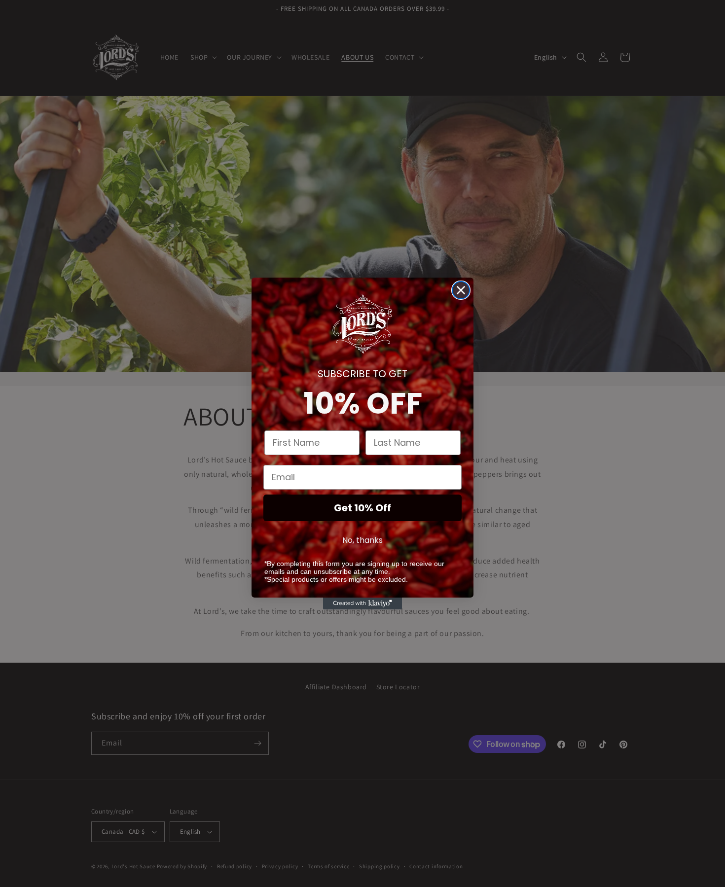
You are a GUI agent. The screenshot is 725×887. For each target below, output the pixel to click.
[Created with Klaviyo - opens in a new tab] (362, 603)
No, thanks (362, 539)
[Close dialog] (461, 290)
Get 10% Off (362, 507)
